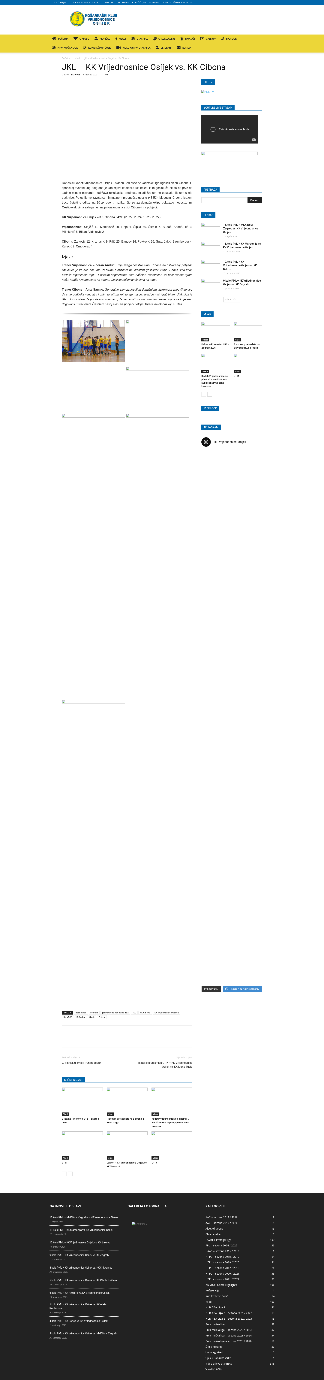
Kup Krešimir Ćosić (217, 1296)
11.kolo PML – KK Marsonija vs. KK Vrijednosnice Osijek (81, 1229)
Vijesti (209, 1369)
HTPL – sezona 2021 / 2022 (222, 1279)
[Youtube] (271, 2)
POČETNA (63, 39)
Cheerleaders (213, 1234)
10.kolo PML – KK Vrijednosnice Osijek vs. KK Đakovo (240, 265)
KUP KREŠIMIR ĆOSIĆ (99, 48)
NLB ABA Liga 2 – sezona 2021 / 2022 (229, 1313)
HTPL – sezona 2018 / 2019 (222, 1256)
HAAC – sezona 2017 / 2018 (222, 1251)
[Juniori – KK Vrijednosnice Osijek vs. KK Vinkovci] (127, 1145)
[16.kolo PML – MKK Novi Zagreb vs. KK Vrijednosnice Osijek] (210, 229)
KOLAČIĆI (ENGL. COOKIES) (145, 2)
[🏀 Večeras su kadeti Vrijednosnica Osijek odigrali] (252, 829)
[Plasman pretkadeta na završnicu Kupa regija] (127, 1102)
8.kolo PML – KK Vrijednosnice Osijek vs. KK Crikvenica (81, 1267)
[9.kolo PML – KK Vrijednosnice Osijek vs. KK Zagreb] (210, 285)
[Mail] (259, 2)
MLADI (122, 39)
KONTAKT (110, 2)
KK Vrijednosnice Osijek (166, 1012)
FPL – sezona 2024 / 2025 (221, 1245)
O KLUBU (84, 39)
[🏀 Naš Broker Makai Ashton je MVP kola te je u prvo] (211, 790)
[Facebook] (247, 2)
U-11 (64, 1162)
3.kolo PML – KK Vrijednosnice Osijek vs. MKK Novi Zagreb (83, 1333)
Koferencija (212, 1290)
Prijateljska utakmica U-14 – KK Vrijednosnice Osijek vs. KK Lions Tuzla (164, 1064)
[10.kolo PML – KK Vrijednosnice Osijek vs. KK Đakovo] (210, 266)
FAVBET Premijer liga (218, 1240)
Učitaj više (230, 299)
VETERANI (166, 48)
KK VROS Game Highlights (221, 1285)
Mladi (77, 58)
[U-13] (172, 1145)
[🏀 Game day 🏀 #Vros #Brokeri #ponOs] (252, 459)
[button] (270, 39)
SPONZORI (123, 2)
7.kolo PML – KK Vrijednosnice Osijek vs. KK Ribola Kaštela (83, 1280)
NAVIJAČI (190, 39)
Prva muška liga (215, 1324)
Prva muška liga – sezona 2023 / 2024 (229, 1335)
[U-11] (82, 1145)
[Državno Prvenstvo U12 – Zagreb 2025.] (82, 1102)
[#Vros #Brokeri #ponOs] (232, 592)
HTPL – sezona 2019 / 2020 (222, 1262)
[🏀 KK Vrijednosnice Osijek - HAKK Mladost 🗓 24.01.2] (232, 473)
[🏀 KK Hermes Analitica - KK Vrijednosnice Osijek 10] (211, 951)
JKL (134, 1012)
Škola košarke (214, 1346)
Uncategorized (214, 1352)
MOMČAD (105, 39)
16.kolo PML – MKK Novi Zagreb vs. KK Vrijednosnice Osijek (240, 228)
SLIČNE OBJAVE (73, 1079)
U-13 (154, 1162)
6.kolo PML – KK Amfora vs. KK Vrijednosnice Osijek (80, 1292)
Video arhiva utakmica (219, 1363)
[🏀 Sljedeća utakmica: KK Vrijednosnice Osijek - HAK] (211, 610)
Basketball (81, 1012)
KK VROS (68, 1017)
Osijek (102, 1017)
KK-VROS (75, 74)
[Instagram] (253, 2)
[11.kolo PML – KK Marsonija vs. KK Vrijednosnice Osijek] (210, 248)
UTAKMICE (142, 39)
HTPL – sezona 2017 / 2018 (222, 1268)
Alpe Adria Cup (214, 1228)
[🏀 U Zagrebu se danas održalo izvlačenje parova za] (252, 657)
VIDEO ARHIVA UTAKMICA (136, 48)
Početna (66, 58)
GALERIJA (211, 39)
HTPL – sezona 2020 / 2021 (222, 1273)
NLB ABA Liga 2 (215, 1307)
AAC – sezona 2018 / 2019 (222, 1217)
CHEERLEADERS (166, 39)
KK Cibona (145, 1012)
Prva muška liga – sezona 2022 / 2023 (229, 1330)
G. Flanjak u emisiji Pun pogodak (81, 1062)
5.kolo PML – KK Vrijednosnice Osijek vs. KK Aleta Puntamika (78, 1306)
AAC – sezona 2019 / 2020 (222, 1223)
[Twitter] (265, 2)
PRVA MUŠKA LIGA (68, 48)
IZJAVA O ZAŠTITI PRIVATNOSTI (177, 2)
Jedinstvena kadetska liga (115, 1012)
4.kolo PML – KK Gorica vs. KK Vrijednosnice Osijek (79, 1320)
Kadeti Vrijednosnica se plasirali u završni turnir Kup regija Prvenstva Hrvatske (170, 1122)
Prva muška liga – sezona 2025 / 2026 (229, 1341)
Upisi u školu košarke (218, 1358)
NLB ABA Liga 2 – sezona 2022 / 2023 (229, 1318)
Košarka (80, 1017)
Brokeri (94, 1012)
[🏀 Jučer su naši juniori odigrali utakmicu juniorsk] (211, 518)
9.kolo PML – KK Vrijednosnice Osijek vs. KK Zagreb (79, 1255)
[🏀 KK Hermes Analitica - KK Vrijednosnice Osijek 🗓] (232, 956)
